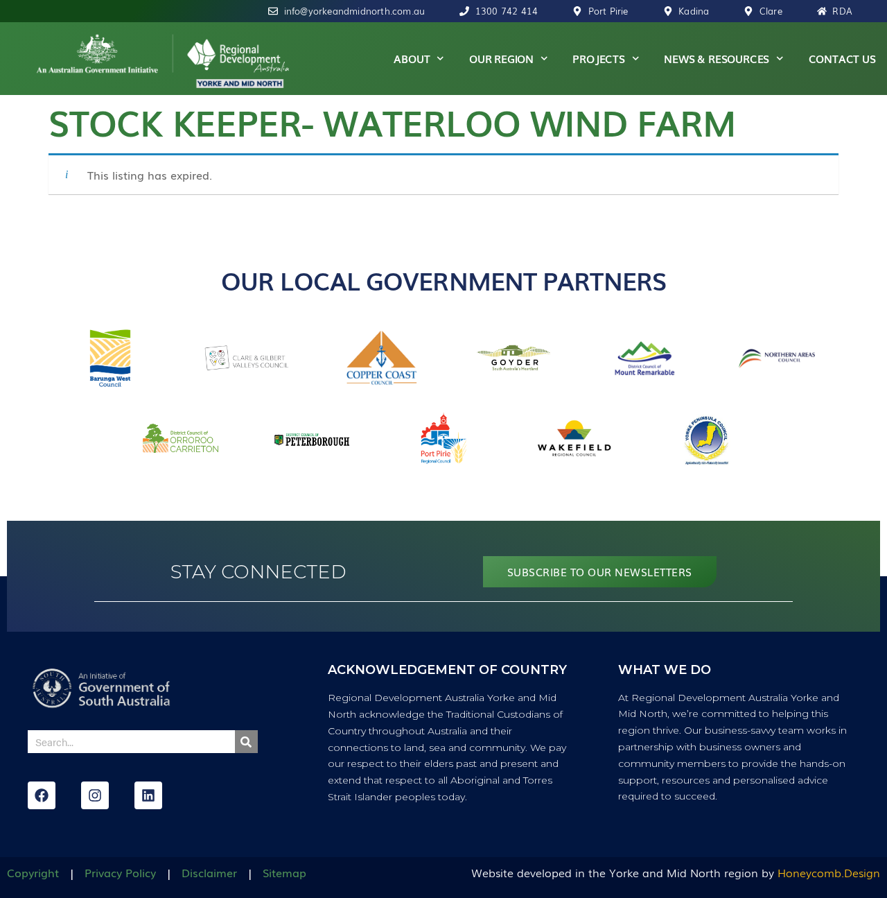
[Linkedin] (148, 795)
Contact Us (842, 58)
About (412, 58)
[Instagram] (95, 795)
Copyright (33, 872)
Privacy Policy (120, 872)
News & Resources (716, 58)
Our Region (501, 58)
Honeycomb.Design (829, 872)
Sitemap (284, 872)
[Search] (246, 741)
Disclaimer (209, 872)
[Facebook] (41, 795)
